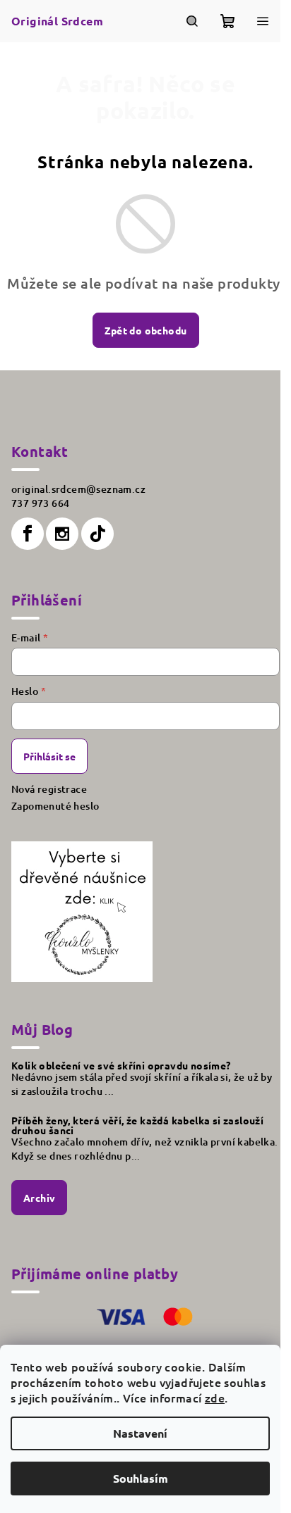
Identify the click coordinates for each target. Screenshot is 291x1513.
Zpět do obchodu (146, 330)
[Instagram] (62, 533)
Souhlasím (140, 1478)
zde (215, 1397)
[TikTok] (97, 533)
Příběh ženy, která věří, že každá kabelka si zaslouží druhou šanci (137, 1125)
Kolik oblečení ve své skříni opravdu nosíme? (121, 1065)
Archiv (39, 1197)
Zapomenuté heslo (55, 805)
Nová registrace (49, 789)
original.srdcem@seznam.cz (78, 489)
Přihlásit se (49, 756)
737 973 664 (40, 503)
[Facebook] (27, 533)
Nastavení (140, 1433)
